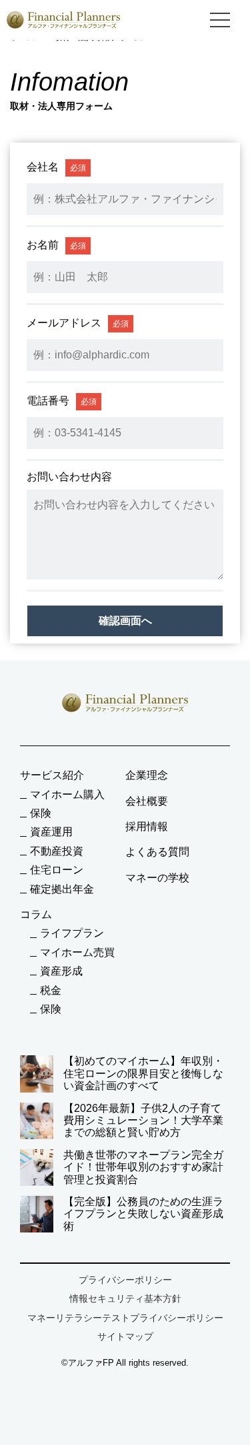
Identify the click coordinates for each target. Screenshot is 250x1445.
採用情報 (146, 826)
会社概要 (146, 801)
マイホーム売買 (77, 952)
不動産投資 (56, 851)
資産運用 (51, 831)
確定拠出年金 (62, 889)
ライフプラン (72, 933)
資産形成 (61, 971)
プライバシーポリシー (125, 1279)
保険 (40, 813)
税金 (50, 990)
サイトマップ (125, 1336)
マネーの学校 (157, 877)
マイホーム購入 (67, 794)
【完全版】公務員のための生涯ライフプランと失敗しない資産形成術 (143, 1214)
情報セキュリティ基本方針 (125, 1298)
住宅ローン (56, 869)
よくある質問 (157, 851)
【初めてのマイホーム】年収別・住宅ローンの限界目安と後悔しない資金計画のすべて (143, 1073)
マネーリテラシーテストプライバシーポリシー (125, 1317)
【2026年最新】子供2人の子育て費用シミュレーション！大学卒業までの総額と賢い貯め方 (143, 1121)
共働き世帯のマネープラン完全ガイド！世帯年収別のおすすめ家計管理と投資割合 (143, 1167)
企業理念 (146, 775)
